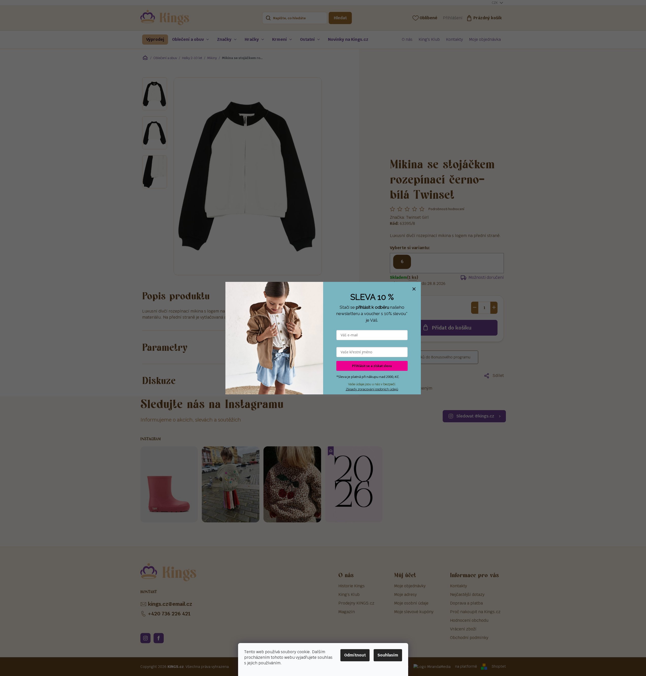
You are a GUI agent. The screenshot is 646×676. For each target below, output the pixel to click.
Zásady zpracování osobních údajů (372, 389)
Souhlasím (387, 655)
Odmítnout (355, 655)
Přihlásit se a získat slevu (372, 365)
